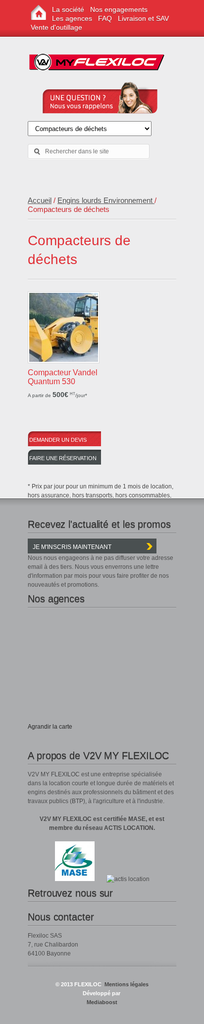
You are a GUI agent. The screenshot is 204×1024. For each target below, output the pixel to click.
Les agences (72, 18)
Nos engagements (119, 9)
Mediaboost (102, 1002)
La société (68, 9)
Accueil (39, 200)
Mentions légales (126, 984)
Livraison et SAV (143, 18)
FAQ (105, 18)
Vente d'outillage (56, 27)
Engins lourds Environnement (105, 200)
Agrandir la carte (50, 726)
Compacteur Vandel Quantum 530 (63, 377)
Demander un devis (58, 440)
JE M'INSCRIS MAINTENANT (72, 547)
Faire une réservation (63, 458)
